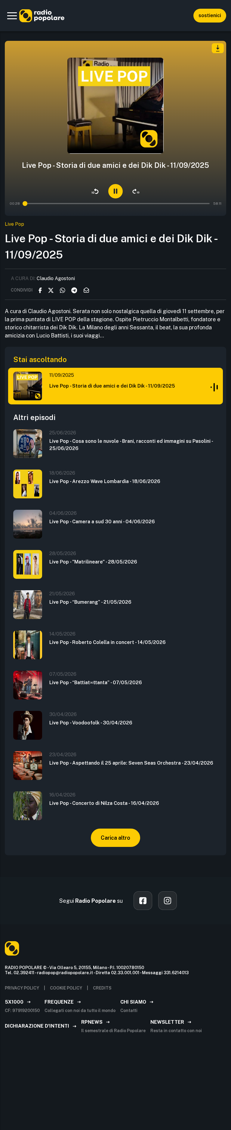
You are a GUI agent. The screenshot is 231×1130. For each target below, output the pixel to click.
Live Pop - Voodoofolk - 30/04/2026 (90, 723)
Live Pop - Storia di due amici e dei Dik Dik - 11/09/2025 (112, 386)
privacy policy (22, 988)
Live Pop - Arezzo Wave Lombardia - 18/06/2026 (104, 481)
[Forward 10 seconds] (136, 191)
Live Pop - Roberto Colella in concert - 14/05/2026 (107, 642)
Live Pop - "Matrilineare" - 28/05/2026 (93, 562)
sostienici (210, 15)
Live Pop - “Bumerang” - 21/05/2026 (90, 602)
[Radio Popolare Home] (41, 15)
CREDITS (102, 988)
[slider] (25, 203)
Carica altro (115, 838)
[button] (12, 15)
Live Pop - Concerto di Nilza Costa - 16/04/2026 (104, 803)
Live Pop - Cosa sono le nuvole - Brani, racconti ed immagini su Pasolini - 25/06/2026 (131, 444)
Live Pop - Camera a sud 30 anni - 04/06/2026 (102, 521)
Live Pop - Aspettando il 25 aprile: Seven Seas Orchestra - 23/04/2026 (131, 763)
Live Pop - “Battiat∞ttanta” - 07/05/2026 (95, 682)
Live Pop (14, 224)
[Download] (218, 48)
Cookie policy (66, 988)
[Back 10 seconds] (95, 191)
